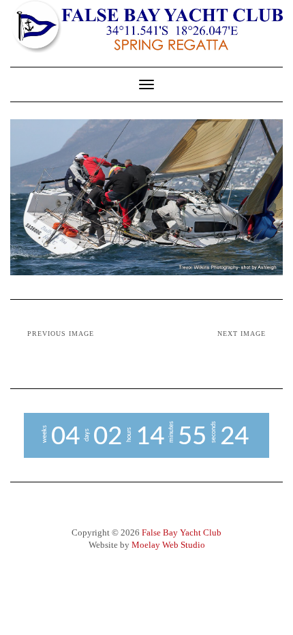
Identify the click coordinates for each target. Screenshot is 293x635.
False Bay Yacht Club (181, 532)
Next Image (241, 333)
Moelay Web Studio (168, 545)
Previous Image (60, 333)
